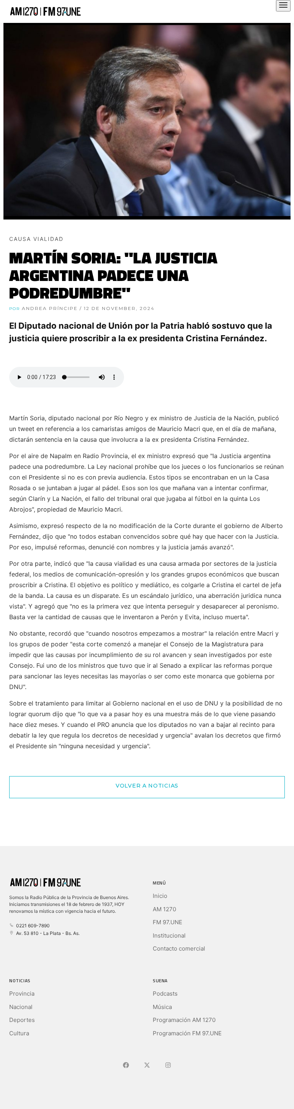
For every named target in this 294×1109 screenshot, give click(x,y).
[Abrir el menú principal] (283, 5)
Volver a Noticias (147, 785)
